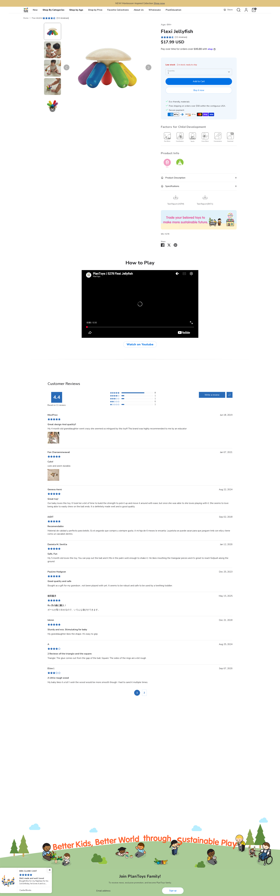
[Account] (246, 10)
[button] (52, 31)
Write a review (212, 394)
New (35, 9)
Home (25, 18)
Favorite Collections (118, 9)
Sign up (173, 890)
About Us (139, 9)
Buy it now (198, 90)
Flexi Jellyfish (37, 18)
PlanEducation (173, 9)
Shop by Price (95, 9)
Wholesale (155, 9)
